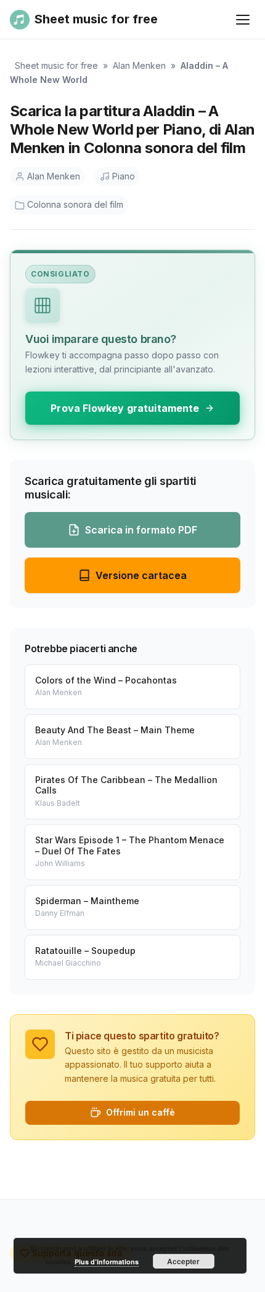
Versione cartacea (141, 575)
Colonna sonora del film (75, 204)
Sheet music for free (56, 65)
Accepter (183, 1261)
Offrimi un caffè (140, 1112)
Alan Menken (139, 65)
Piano (123, 176)
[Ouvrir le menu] (242, 19)
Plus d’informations (107, 1261)
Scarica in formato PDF (141, 530)
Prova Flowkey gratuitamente (125, 408)
